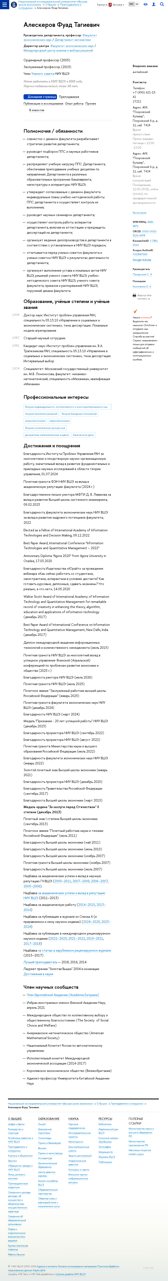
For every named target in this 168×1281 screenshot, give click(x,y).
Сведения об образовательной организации (17, 1220)
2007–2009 (81, 881)
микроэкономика (35, 420)
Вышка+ (42, 1148)
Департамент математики (73, 40)
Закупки (12, 1161)
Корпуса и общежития (20, 1155)
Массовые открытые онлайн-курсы (140, 1152)
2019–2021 (94, 938)
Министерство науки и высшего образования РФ (141, 1132)
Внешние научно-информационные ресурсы (78, 1178)
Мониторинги (75, 1141)
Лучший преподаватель (40, 962)
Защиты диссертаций (80, 1155)
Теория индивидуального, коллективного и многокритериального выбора (68, 407)
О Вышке (101, 1103)
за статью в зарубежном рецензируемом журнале (74, 950)
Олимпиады (44, 1138)
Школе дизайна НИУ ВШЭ (70, 1274)
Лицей (42, 1124)
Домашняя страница (42, 97)
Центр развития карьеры (46, 1174)
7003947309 (140, 254)
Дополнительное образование (47, 1165)
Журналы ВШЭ (107, 1157)
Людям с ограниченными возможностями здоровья (17, 1234)
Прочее (90, 103)
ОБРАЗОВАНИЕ (48, 1119)
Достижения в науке (38, 974)
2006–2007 (99, 881)
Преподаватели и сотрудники (127, 1103)
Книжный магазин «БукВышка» (108, 1140)
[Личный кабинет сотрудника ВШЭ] (154, 4)
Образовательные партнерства (48, 1191)
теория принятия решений (41, 414)
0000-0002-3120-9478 (145, 233)
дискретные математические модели (47, 435)
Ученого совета (42, 73)
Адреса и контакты (47, 1266)
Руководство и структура (15, 1131)
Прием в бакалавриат (49, 1143)
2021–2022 (76, 938)
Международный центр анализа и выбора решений (58, 50)
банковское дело (83, 435)
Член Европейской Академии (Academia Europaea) (63, 995)
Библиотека (105, 1124)
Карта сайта (39, 1270)
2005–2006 (32, 886)
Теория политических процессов (45, 428)
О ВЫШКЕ (15, 1119)
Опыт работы (74, 103)
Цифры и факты (16, 1124)
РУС (131, 4)
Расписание (139, 212)
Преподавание (69, 97)
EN (137, 4)
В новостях (36, 110)
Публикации (105, 1162)
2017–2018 (32, 943)
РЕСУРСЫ (105, 1119)
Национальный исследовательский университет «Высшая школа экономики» (50, 1103)
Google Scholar (142, 260)
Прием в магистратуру (50, 1153)
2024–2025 (91, 921)
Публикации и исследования (43, 103)
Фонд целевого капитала (16, 1176)
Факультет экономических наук (72, 46)
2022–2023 (58, 938)
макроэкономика (59, 420)
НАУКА (73, 1119)
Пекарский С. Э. (142, 274)
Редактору (148, 1267)
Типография (105, 1147)
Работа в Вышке (16, 1254)
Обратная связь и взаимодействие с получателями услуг (49, 1202)
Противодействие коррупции (18, 1185)
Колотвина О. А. (142, 286)
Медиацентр (106, 1152)
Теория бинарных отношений (79, 414)
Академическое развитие (77, 1162)
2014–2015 (86, 904)
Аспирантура (45, 1158)
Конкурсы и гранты (78, 1169)
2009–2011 (62, 881)
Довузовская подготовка (45, 1131)
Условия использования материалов (77, 1266)
